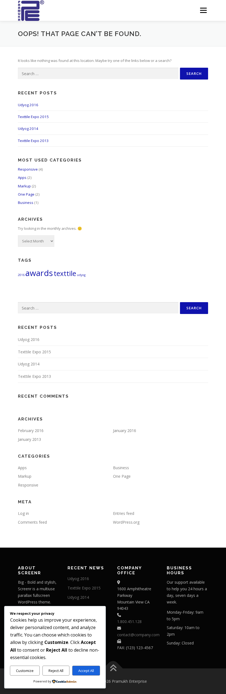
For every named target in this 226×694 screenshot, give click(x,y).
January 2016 (124, 430)
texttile (65, 273)
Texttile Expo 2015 (33, 116)
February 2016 (31, 430)
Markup (24, 186)
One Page (26, 194)
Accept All (86, 670)
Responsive (28, 169)
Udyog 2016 (28, 104)
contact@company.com (138, 634)
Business (25, 202)
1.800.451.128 (129, 621)
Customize (25, 670)
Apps (22, 177)
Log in (23, 513)
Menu (203, 10)
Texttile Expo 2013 (33, 140)
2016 (21, 275)
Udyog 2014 (28, 128)
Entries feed (123, 513)
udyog (81, 275)
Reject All (56, 670)
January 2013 (29, 439)
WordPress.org (126, 522)
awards (39, 272)
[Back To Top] (113, 668)
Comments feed (32, 522)
